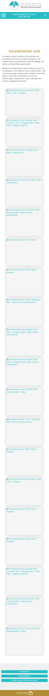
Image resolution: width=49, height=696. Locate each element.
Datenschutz (24, 676)
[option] (24, 32)
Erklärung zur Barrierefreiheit (24, 680)
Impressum (24, 671)
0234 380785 (24, 17)
